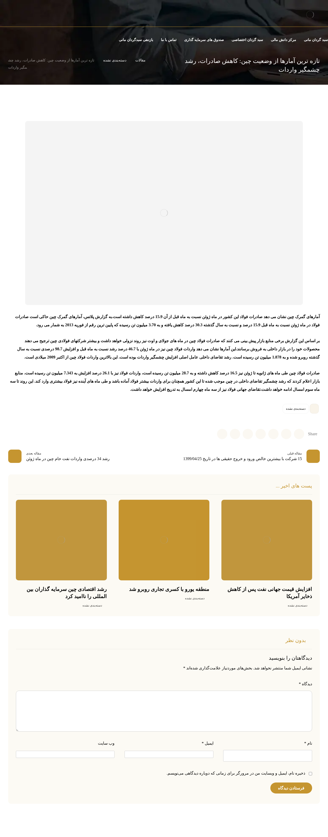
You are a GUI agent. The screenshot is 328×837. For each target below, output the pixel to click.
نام (308, 743)
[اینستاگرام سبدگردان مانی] (18, 15)
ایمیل (207, 743)
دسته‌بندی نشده (295, 408)
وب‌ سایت (106, 743)
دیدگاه (305, 684)
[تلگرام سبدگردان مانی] (9, 15)
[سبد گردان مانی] (310, 14)
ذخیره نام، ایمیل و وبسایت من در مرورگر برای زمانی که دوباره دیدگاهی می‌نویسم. (236, 773)
